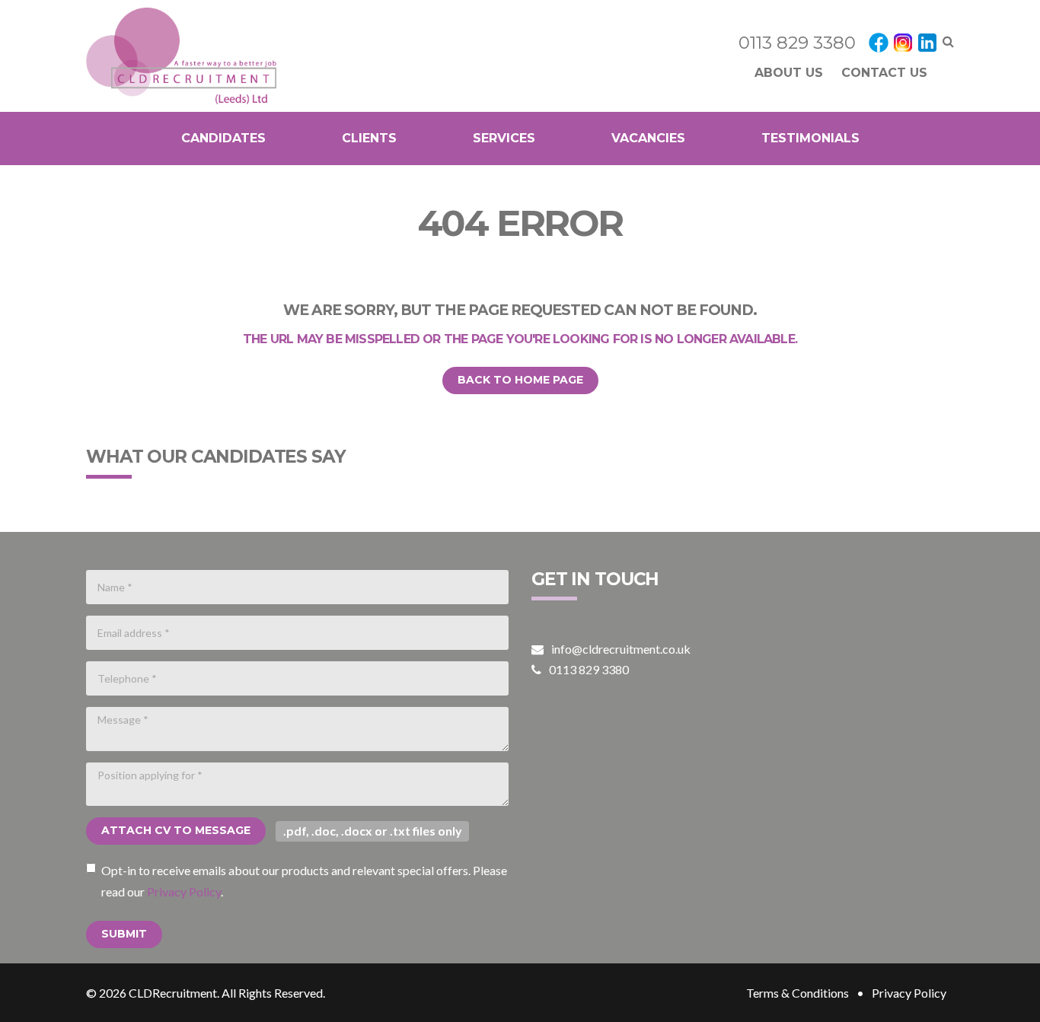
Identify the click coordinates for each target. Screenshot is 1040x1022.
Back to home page (520, 380)
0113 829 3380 (797, 42)
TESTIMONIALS (810, 138)
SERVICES (504, 138)
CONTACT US (884, 72)
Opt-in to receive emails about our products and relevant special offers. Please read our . (304, 880)
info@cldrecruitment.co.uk (621, 649)
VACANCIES (648, 138)
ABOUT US (788, 72)
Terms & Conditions (797, 992)
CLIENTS (369, 138)
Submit (124, 934)
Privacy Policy (184, 891)
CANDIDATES (223, 138)
